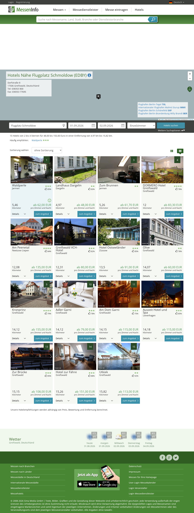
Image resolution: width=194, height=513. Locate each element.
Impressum (134, 471)
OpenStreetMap (176, 119)
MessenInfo (23, 9)
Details (15, 213)
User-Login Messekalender (142, 482)
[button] (97, 95)
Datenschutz (135, 466)
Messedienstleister (85, 10)
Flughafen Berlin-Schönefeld (155, 110)
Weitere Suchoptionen (169, 130)
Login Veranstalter (138, 488)
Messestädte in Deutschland (25, 477)
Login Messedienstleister (141, 493)
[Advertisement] (97, 47)
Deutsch (178, 2)
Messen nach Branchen (23, 466)
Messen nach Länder (21, 471)
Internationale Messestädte (24, 482)
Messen (58, 10)
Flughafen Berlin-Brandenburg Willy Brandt (162, 113)
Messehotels (17, 493)
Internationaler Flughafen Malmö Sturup (162, 107)
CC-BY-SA (190, 119)
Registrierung (23, 2)
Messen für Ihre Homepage (143, 477)
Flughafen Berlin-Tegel (152, 104)
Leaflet (162, 119)
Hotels (139, 10)
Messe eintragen (116, 10)
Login (11, 2)
